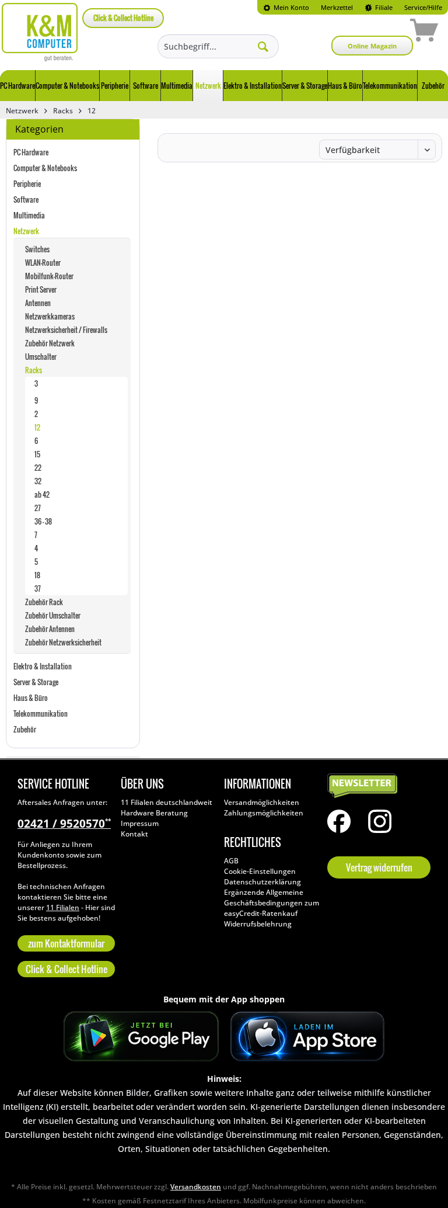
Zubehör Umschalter (52, 615)
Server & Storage (35, 682)
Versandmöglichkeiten (261, 802)
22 (37, 468)
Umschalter (41, 357)
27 (37, 508)
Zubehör (24, 729)
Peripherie (27, 184)
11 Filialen (62, 907)
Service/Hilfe (423, 7)
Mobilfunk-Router (49, 276)
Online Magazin (372, 45)
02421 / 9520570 (64, 823)
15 (37, 454)
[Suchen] (263, 46)
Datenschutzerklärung (262, 882)
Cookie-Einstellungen (260, 871)
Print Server (41, 289)
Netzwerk (26, 231)
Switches (37, 249)
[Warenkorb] (382, 32)
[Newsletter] (376, 786)
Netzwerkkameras (50, 316)
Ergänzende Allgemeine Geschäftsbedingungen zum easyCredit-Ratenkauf (271, 902)
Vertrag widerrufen (379, 867)
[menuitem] (286, 7)
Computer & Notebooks (45, 168)
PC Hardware (30, 152)
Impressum (140, 823)
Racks (33, 370)
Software (25, 199)
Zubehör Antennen (50, 629)
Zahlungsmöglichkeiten (263, 813)
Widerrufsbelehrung (258, 924)
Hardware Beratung (154, 813)
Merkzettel (337, 7)
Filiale (383, 7)
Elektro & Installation (42, 666)
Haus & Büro (30, 698)
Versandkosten (195, 1187)
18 (37, 575)
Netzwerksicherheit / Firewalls (66, 330)
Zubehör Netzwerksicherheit (63, 642)
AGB (231, 861)
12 (37, 427)
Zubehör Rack (44, 602)
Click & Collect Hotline (123, 18)
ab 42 (42, 494)
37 (37, 588)
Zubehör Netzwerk (50, 343)
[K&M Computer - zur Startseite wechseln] (40, 32)
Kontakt (134, 834)
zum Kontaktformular (66, 943)
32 (37, 481)
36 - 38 (43, 521)
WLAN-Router (43, 263)
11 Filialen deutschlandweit (166, 802)
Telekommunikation (40, 713)
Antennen (38, 303)
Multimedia (29, 215)
